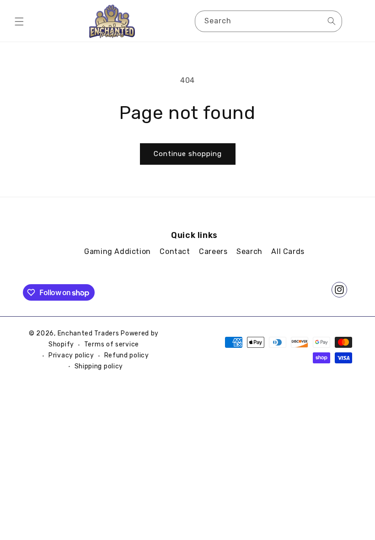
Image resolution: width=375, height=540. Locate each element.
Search (249, 251)
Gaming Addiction (117, 251)
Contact (175, 251)
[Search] (331, 21)
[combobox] (268, 21)
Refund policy (126, 355)
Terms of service (111, 344)
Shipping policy (99, 366)
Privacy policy (71, 355)
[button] (19, 21)
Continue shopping (188, 154)
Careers (213, 251)
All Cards (287, 251)
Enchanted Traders (88, 333)
